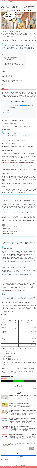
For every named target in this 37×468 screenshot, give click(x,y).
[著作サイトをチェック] (15, 385)
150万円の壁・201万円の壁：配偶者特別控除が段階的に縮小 (14, 64)
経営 (12, 376)
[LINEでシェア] (18, 381)
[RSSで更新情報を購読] (21, 385)
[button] (30, 381)
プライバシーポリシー (15, 465)
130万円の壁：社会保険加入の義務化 (10, 63)
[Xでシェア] (7, 381)
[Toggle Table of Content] (24, 54)
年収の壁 (4, 73)
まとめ (4, 84)
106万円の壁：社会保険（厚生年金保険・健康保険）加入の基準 (12, 80)
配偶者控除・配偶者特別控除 (10, 59)
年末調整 (3, 376)
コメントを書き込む (19, 456)
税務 (9, 376)
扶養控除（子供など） (10, 60)
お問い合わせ (23, 465)
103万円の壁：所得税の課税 (9, 58)
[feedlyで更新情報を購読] (19, 385)
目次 (4, 71)
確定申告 (6, 376)
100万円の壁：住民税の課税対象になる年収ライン (12, 57)
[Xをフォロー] (17, 385)
